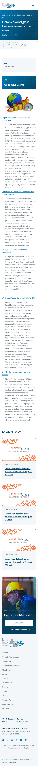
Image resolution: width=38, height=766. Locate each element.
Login (4, 691)
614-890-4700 (22, 721)
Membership (7, 670)
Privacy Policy (8, 700)
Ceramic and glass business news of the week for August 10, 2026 (18, 562)
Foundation (7, 683)
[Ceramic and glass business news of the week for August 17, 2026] (19, 495)
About (4, 674)
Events (5, 653)
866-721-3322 (7, 721)
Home (5, 43)
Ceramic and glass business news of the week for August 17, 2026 (18, 516)
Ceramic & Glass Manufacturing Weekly (14, 45)
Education (6, 661)
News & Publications (14, 43)
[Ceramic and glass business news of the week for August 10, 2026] (19, 540)
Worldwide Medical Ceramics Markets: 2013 (18, 298)
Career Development (11, 666)
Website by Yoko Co (10, 762)
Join (4, 696)
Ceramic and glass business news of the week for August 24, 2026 (18, 471)
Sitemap (5, 709)
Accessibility (7, 704)
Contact (5, 679)
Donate (5, 687)
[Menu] (34, 5)
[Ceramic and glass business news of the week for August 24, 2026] (19, 449)
